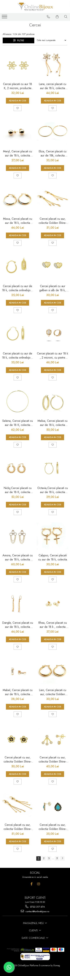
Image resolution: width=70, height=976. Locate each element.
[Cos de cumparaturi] (57, 16)
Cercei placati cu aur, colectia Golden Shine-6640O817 (17, 827)
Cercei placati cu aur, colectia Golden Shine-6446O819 (17, 759)
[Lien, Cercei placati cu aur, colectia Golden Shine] (52, 670)
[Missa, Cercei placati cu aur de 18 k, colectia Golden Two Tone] (17, 199)
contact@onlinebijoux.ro (37, 911)
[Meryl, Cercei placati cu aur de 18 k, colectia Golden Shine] (17, 132)
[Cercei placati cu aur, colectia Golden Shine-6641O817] (52, 199)
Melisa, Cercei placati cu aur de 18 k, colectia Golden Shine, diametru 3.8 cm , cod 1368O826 (52, 423)
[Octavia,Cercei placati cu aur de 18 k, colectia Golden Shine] (52, 468)
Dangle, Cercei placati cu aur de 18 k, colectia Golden (17, 625)
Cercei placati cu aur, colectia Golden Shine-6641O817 (52, 221)
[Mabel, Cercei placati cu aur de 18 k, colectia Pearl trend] (17, 670)
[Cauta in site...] (66, 16)
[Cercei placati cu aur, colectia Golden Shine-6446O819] (17, 738)
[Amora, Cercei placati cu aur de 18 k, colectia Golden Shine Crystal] (17, 536)
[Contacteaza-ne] (48, 16)
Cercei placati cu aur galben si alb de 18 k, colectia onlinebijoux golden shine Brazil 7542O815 (52, 288)
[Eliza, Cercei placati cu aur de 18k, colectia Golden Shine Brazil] (52, 132)
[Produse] (5, 17)
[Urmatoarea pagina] (62, 858)
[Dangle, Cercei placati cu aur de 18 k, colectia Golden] (17, 603)
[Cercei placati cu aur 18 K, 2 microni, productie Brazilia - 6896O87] (17, 64)
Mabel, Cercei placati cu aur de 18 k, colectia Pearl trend (17, 692)
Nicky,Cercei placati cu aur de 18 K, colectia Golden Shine (18, 490)
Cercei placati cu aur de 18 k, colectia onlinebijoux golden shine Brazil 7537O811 (17, 288)
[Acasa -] (35, 7)
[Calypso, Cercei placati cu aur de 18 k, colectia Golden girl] (52, 536)
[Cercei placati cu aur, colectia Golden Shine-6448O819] (52, 738)
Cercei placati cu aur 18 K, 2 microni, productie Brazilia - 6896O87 (17, 86)
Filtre (20, 40)
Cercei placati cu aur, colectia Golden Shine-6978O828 (52, 827)
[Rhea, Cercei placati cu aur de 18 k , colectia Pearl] (52, 603)
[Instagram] (38, 884)
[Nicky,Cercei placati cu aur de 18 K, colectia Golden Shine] (17, 468)
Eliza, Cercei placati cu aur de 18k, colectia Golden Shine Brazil (52, 153)
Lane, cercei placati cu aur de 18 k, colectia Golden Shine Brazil (52, 86)
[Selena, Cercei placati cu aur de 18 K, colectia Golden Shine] (17, 401)
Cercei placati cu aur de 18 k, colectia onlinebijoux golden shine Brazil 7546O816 (17, 355)
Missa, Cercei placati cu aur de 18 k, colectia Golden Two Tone (17, 221)
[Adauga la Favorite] (18, 108)
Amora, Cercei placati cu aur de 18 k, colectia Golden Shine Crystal (18, 557)
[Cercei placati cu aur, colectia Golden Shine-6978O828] (52, 805)
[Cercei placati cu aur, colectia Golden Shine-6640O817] (17, 805)
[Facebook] (31, 884)
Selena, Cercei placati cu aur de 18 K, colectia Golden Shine (17, 423)
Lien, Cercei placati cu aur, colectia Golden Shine (52, 692)
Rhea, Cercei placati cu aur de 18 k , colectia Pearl (52, 625)
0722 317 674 (37, 906)
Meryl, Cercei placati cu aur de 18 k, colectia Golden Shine (17, 153)
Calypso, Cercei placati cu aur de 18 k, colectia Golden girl (52, 557)
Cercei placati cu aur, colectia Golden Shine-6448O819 (52, 759)
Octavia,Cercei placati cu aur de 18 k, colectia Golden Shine (52, 490)
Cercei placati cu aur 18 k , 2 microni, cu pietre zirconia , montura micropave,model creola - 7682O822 (52, 355)
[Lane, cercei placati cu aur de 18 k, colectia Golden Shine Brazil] (52, 64)
